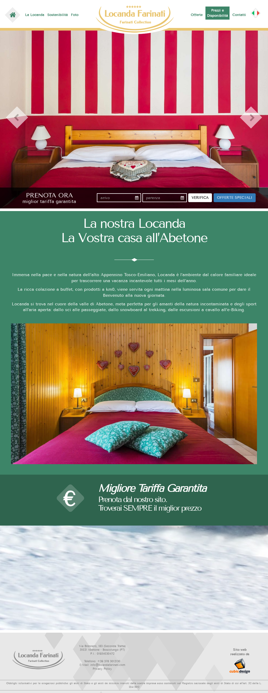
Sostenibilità (57, 15)
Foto (75, 15)
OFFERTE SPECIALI (234, 197)
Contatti (238, 15)
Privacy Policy (102, 669)
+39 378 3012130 (108, 661)
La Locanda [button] (33, 15)
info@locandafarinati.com (107, 665)
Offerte (197, 15)
